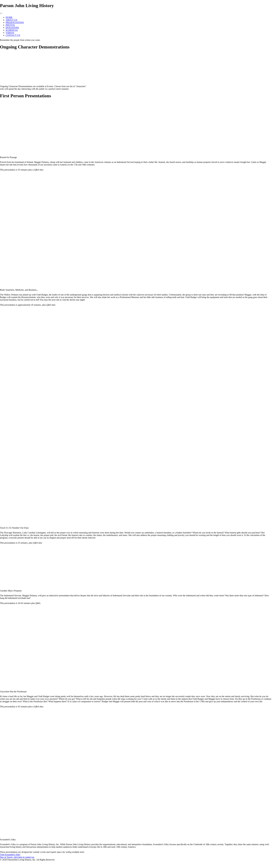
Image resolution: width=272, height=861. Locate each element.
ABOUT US (11, 20)
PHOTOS (10, 25)
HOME (9, 17)
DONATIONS (12, 27)
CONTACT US (13, 35)
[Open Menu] (1, 13)
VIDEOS (10, 32)
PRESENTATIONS (15, 22)
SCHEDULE (12, 30)
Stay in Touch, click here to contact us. (17, 857)
